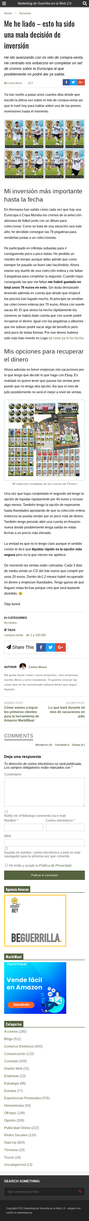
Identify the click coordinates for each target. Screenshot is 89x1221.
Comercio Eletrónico (19, 1046)
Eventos (10, 1091)
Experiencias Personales (22, 1098)
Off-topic (10, 1113)
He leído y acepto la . (40, 865)
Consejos (11, 1061)
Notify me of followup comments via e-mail (35, 815)
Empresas (11, 1076)
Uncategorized (15, 1164)
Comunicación (14, 1054)
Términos (11, 1150)
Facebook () (62, 744)
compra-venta (13, 635)
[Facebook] (66, 82)
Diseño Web (13, 1068)
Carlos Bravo (14, 83)
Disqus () (78, 744)
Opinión (10, 1120)
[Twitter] (73, 82)
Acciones (10, 622)
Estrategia (11, 1083)
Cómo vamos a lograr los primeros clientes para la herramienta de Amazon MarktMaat (21, 714)
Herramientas (14, 1105)
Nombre (11, 820)
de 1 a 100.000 (36, 635)
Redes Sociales (16, 1135)
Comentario (12, 774)
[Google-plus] (81, 82)
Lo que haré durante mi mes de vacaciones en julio (66, 712)
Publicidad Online (17, 1128)
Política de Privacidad (55, 865)
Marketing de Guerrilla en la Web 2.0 (44, 3)
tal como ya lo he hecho (66, 338)
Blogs (8, 1039)
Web (7, 836)
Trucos (9, 1157)
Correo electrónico (60, 820)
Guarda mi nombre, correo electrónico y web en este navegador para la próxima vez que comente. (42, 854)
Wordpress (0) (44, 744)
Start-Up (10, 1142)
